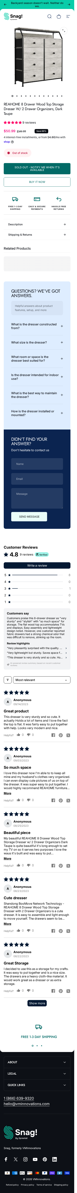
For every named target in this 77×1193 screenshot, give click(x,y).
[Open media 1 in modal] (63, 30)
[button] (13, 122)
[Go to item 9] (48, 96)
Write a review (37, 565)
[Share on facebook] (53, 735)
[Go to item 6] (35, 96)
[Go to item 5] (30, 96)
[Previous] (5, 4)
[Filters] (8, 679)
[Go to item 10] (53, 96)
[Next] (69, 4)
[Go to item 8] (44, 96)
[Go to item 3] (21, 96)
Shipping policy (61, 1185)
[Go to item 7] (39, 96)
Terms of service (44, 1185)
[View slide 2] (37, 1046)
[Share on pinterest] (60, 735)
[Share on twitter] (68, 735)
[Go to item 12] (62, 96)
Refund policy (12, 1185)
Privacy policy (27, 1185)
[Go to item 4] (26, 96)
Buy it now (37, 181)
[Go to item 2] (17, 96)
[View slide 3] (41, 1046)
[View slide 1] (32, 1046)
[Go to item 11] (57, 96)
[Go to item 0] (12, 96)
